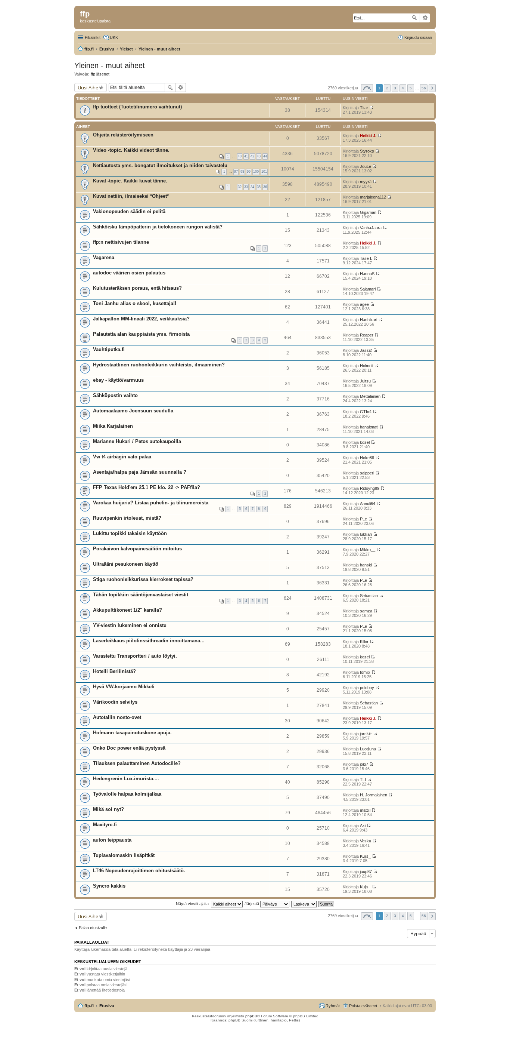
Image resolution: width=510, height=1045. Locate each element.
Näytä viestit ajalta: (193, 903)
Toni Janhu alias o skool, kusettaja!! (134, 303)
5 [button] (411, 88)
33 (246, 187)
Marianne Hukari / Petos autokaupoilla (137, 441)
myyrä (365, 181)
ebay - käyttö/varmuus (118, 380)
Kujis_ (365, 856)
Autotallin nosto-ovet (117, 717)
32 (240, 187)
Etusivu (106, 1005)
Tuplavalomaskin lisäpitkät (124, 855)
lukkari (366, 534)
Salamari (368, 289)
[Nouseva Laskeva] (304, 903)
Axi (363, 825)
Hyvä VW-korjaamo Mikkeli (124, 686)
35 (259, 187)
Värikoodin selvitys (115, 702)
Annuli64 (367, 503)
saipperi (367, 473)
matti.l (365, 810)
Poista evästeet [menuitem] (363, 1005)
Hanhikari (368, 319)
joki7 (364, 764)
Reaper (366, 335)
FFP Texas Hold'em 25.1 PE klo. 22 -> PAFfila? (146, 487)
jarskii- (366, 733)
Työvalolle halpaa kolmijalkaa (127, 794)
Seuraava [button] (432, 88)
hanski (366, 565)
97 (236, 171)
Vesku (365, 841)
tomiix (365, 672)
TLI (363, 779)
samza (366, 611)
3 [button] (395, 88)
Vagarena (103, 257)
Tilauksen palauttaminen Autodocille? (137, 763)
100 (256, 171)
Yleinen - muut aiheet (109, 65)
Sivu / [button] (367, 88)
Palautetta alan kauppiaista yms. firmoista (141, 334)
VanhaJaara (371, 227)
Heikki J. (368, 135)
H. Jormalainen (373, 795)
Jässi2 (366, 350)
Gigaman (368, 212)
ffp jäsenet (100, 74)
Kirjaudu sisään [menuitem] (418, 37)
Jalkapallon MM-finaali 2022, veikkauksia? (141, 319)
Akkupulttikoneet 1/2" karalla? (127, 610)
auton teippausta (112, 840)
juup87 (366, 871)
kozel (365, 442)
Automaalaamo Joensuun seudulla (133, 411)
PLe (363, 519)
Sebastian (369, 595)
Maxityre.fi (105, 824)
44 (265, 156)
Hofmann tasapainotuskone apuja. (132, 732)
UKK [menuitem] (114, 37)
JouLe (365, 166)
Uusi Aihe (88, 87)
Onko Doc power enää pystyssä (129, 748)
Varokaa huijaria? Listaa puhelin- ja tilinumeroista (150, 502)
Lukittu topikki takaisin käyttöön (130, 533)
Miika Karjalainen (113, 426)
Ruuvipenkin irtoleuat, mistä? (127, 518)
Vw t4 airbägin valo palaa (122, 457)
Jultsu (365, 381)
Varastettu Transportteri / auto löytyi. (135, 656)
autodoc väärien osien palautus (129, 273)
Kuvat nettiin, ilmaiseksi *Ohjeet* (131, 196)
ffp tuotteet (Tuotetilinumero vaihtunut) (137, 107)
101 (264, 171)
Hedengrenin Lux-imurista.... (126, 778)
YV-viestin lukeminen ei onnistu (130, 625)
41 (246, 156)
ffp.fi (89, 1005)
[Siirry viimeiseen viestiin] (371, 107)
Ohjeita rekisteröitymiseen (123, 135)
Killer (364, 641)
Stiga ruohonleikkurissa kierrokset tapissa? (143, 579)
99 (249, 171)
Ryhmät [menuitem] (333, 1005)
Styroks (367, 151)
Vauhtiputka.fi (109, 349)
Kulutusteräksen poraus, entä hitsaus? (137, 288)
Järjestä (252, 903)
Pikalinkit (92, 37)
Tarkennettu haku (425, 17)
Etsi (414, 17)
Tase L (366, 258)
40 (240, 156)
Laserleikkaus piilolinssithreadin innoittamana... (149, 640)
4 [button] (403, 88)
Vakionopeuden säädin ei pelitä (129, 211)
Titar (364, 107)
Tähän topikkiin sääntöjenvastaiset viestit (140, 594)
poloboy (367, 687)
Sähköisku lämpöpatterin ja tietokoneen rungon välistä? (158, 227)
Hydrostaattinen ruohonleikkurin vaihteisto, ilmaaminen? (159, 365)
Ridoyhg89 (369, 488)
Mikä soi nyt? (108, 809)
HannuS (367, 273)
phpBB (251, 1016)
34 (252, 187)
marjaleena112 (373, 197)
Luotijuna (368, 749)
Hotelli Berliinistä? (114, 671)
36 (265, 187)
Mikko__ (367, 549)
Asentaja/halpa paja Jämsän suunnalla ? (139, 472)
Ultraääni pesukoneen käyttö (125, 564)
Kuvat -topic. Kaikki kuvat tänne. (130, 181)
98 (242, 171)
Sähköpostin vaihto (115, 395)
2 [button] (387, 88)
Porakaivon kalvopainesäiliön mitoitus (137, 548)
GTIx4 (365, 411)
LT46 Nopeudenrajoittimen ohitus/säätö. (139, 870)
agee (364, 304)
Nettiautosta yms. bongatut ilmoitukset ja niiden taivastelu (160, 165)
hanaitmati (369, 427)
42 (252, 156)
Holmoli (366, 365)
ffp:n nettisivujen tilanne (121, 242)
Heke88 (367, 457)
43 (259, 156)
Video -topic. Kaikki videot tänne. (131, 150)
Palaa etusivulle (93, 927)
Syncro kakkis (109, 886)
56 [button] (424, 88)
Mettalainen (370, 396)
